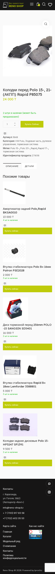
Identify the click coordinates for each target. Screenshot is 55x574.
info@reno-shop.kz (13, 507)
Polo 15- (15, 148)
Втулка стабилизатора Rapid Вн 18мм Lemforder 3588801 (24, 384)
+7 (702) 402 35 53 (13, 518)
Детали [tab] (29, 166)
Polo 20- (25, 148)
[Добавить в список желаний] (5, 133)
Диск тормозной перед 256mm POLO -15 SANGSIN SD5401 (27, 326)
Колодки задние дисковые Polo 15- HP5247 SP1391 (26, 442)
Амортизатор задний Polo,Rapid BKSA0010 (24, 210)
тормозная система (13, 151)
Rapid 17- (43, 148)
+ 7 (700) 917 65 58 (13, 513)
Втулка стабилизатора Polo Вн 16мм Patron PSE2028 (27, 268)
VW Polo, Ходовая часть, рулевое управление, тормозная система (27, 142)
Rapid (34, 148)
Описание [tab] (12, 166)
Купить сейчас (32, 124)
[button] (45, 24)
